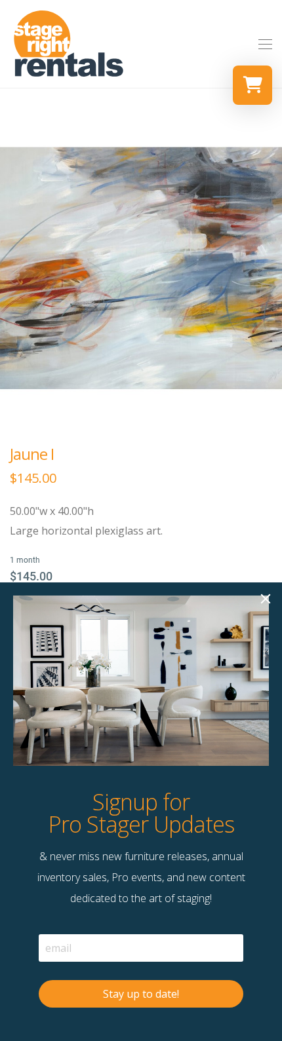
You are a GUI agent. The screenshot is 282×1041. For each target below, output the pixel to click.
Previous (12, 268)
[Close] (265, 599)
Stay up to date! (141, 994)
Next (269, 268)
